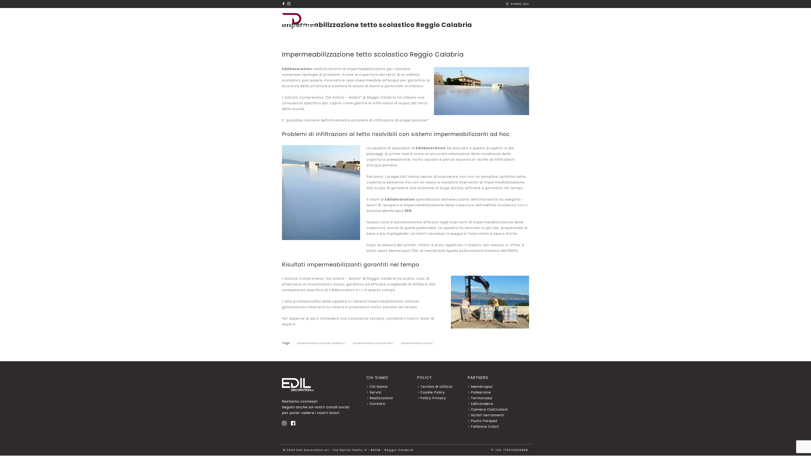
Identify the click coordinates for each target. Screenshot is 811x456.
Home (328, 16)
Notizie (490, 16)
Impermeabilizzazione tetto (373, 343)
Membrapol (393, 210)
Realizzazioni (422, 16)
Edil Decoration (359, 16)
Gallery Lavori (458, 16)
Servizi (391, 16)
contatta (394, 318)
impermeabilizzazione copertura (321, 343)
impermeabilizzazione (504, 182)
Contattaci (518, 16)
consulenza (292, 103)
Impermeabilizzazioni (417, 343)
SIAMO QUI (520, 4)
